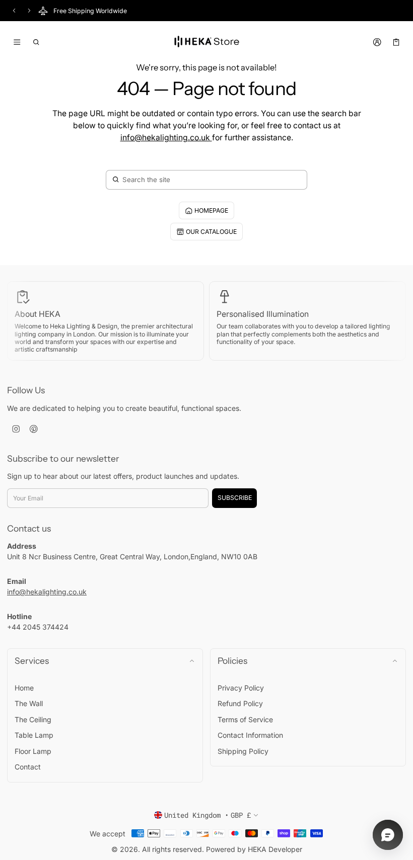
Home (24, 687)
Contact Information (250, 735)
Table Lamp (34, 735)
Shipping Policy (243, 751)
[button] (36, 42)
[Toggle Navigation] (17, 42)
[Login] (377, 42)
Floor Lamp (33, 751)
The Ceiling (33, 719)
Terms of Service (245, 719)
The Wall (29, 703)
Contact (28, 766)
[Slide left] (14, 11)
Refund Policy (240, 703)
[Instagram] (16, 429)
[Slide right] (29, 11)
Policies (232, 660)
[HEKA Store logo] (206, 42)
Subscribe (235, 497)
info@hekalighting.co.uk (166, 137)
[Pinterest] (33, 429)
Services (32, 660)
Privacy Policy (241, 687)
